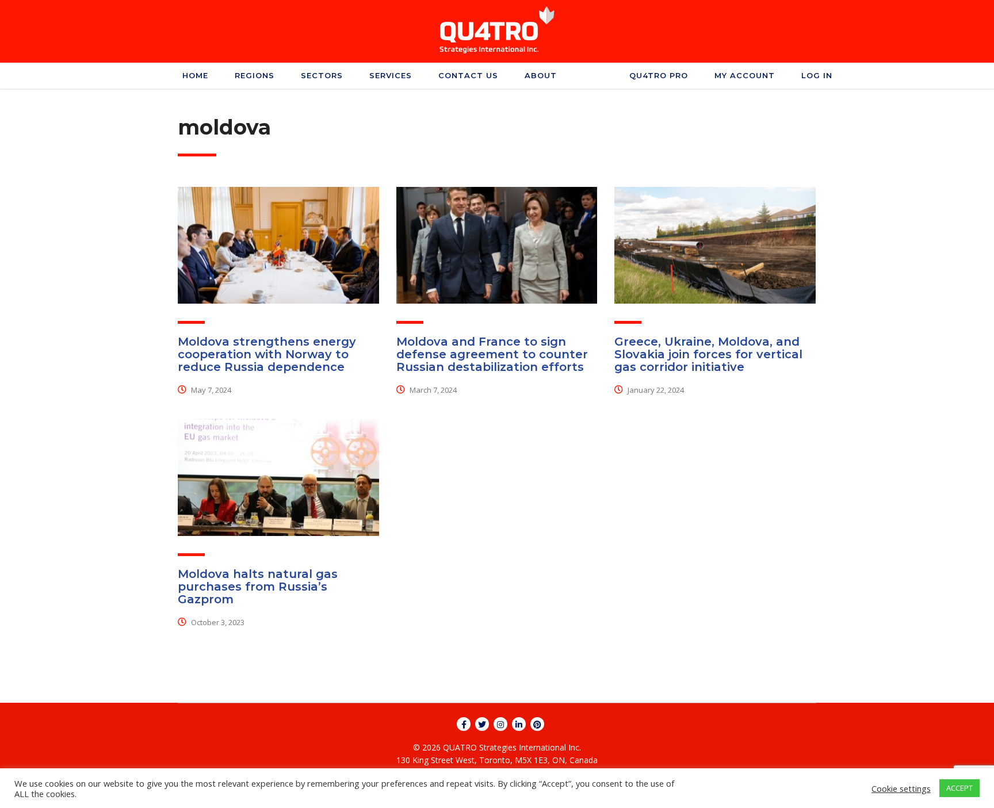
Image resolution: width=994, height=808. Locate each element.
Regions (254, 75)
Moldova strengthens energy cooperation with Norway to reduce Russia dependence (267, 354)
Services (390, 75)
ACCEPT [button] (959, 788)
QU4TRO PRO (658, 75)
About (541, 75)
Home (195, 75)
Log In (816, 75)
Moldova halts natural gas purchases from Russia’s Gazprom (258, 586)
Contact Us (468, 75)
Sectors (322, 75)
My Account (744, 75)
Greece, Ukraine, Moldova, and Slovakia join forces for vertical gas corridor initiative (708, 354)
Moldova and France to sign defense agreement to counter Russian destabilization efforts (492, 354)
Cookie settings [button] (901, 788)
